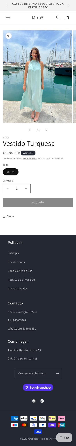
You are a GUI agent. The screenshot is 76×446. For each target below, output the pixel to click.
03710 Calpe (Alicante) (22, 358)
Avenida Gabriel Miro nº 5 (24, 350)
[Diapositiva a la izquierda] (29, 130)
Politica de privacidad (21, 279)
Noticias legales (18, 288)
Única (13, 172)
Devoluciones (16, 262)
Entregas (13, 253)
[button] (8, 17)
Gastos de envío (30, 158)
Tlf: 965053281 (17, 320)
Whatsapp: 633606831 (22, 328)
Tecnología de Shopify (45, 438)
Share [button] (10, 216)
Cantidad (8, 180)
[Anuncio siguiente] (69, 5)
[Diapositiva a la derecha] (46, 130)
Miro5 (30, 438)
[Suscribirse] (57, 373)
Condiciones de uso (20, 271)
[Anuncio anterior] (7, 5)
